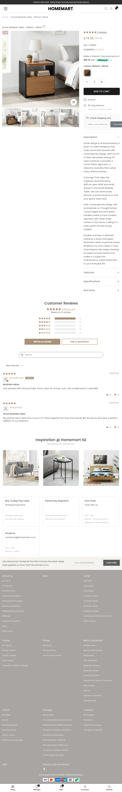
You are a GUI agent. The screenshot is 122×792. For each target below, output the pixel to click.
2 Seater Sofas (91, 596)
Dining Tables (8, 650)
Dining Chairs (49, 650)
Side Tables (8, 660)
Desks (5, 720)
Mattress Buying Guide (13, 611)
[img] (9, 373)
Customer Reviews (11, 621)
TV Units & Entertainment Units (57, 720)
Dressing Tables (91, 675)
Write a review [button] (42, 341)
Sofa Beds (89, 586)
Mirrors (87, 690)
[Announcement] (61, 2)
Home (5, 17)
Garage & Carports (93, 730)
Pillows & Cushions (92, 695)
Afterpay (6, 616)
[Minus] (86, 82)
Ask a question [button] (79, 341)
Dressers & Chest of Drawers (98, 680)
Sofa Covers (90, 621)
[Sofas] (21, 468)
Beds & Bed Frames (93, 650)
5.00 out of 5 (68, 309)
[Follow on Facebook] (44, 769)
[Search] (106, 8)
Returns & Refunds (11, 606)
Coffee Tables (9, 655)
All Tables (6, 645)
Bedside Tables (91, 670)
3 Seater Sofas (91, 601)
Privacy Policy (8, 591)
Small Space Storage (53, 755)
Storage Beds (90, 660)
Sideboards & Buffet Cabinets (57, 725)
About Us (6, 581)
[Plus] (102, 82)
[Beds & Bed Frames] (101, 468)
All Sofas (88, 581)
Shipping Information (12, 601)
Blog (4, 626)
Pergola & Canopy (92, 725)
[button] (90, 32)
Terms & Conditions (11, 596)
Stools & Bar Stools (52, 655)
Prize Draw (7, 631)
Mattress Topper (92, 665)
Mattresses (89, 655)
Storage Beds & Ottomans (55, 745)
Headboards (90, 700)
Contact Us (7, 586)
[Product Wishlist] (43, 27)
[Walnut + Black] (87, 73)
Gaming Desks (9, 730)
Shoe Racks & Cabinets (54, 740)
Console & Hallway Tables (15, 665)
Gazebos (88, 720)
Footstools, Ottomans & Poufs (98, 616)
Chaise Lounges (91, 611)
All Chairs (47, 645)
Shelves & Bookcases (12, 740)
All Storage (48, 715)
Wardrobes (89, 685)
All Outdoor (89, 715)
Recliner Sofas (91, 606)
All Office (6, 715)
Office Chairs (8, 735)
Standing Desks (9, 725)
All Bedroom (90, 645)
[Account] (111, 8)
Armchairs (88, 591)
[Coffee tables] (61, 468)
